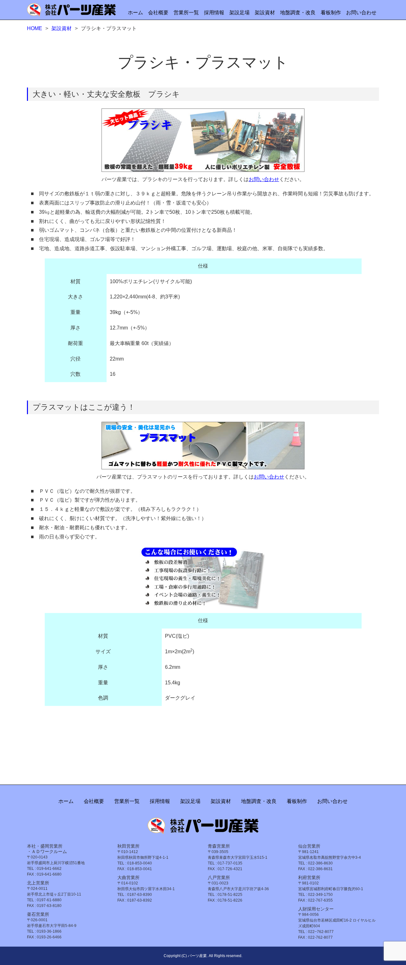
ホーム (135, 12)
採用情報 (214, 12)
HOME (34, 28)
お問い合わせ (361, 12)
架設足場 (239, 12)
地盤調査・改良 (298, 12)
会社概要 (158, 12)
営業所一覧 (186, 12)
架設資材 (265, 12)
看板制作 (331, 12)
